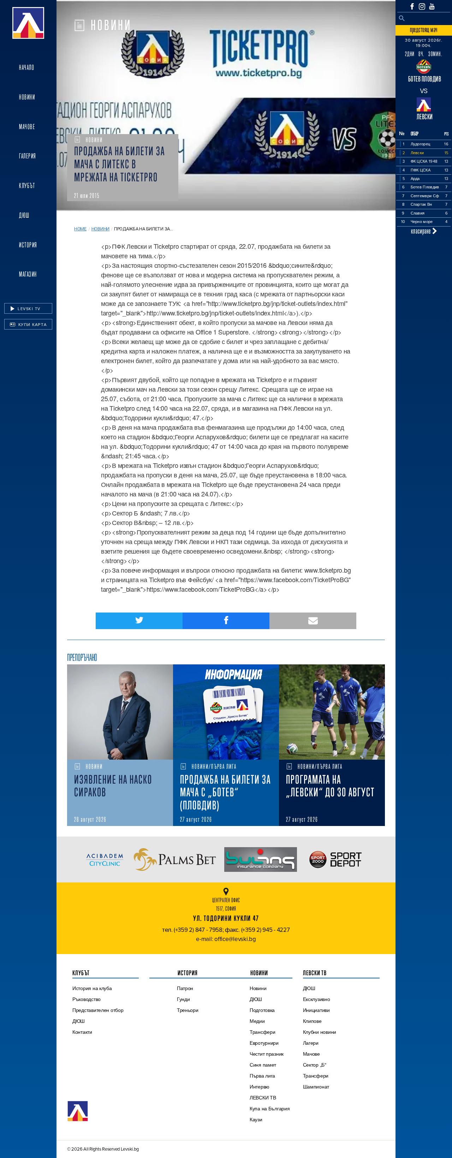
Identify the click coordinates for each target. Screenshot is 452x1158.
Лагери (311, 1043)
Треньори (187, 1010)
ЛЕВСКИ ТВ (263, 1097)
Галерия (27, 156)
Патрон (185, 988)
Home (80, 228)
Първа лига (262, 1075)
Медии (257, 1021)
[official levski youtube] (432, 6)
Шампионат (316, 1086)
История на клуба (92, 988)
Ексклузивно (316, 999)
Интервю (259, 1086)
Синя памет (263, 1064)
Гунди (183, 999)
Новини (27, 97)
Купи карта (32, 324)
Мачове (27, 127)
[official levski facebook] (412, 6)
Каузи (256, 1119)
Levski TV (28, 309)
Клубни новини (320, 1032)
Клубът (27, 185)
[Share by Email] (313, 621)
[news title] (120, 712)
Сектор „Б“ (314, 1064)
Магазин (28, 274)
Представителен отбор (98, 1010)
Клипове (312, 1021)
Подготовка (262, 1010)
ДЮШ (24, 215)
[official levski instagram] (422, 6)
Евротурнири (264, 1043)
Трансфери (262, 1032)
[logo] (28, 23)
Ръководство (86, 999)
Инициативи (316, 1010)
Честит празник (267, 1053)
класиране (421, 231)
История (28, 245)
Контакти (82, 1032)
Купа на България (270, 1108)
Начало (26, 67)
